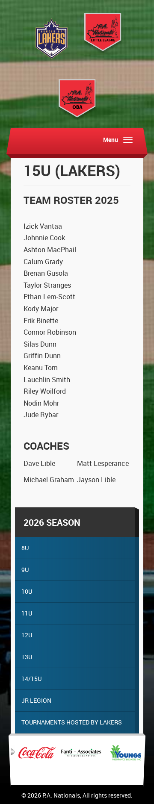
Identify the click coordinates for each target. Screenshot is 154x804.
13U (26, 657)
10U (26, 591)
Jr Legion (36, 700)
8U (25, 548)
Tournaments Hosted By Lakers (71, 722)
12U (26, 635)
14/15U (31, 678)
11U (26, 613)
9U (25, 569)
